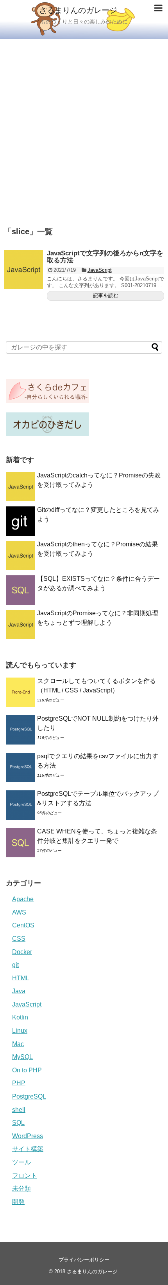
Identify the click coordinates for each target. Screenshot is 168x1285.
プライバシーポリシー (84, 1260)
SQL (18, 1122)
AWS (19, 912)
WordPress (27, 1136)
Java (18, 991)
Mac (18, 1044)
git (15, 964)
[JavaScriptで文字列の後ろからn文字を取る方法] (23, 269)
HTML (20, 978)
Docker (22, 952)
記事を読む (105, 295)
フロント (24, 1175)
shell (18, 1109)
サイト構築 (27, 1149)
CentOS (23, 925)
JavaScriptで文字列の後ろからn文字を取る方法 (105, 256)
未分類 (21, 1188)
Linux (19, 1030)
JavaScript (100, 270)
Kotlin (20, 1017)
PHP (18, 1083)
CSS (18, 938)
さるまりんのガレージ (78, 10)
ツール (21, 1162)
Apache (23, 899)
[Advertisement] (84, 127)
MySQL (22, 1057)
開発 (18, 1201)
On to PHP (27, 1070)
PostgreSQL (29, 1096)
